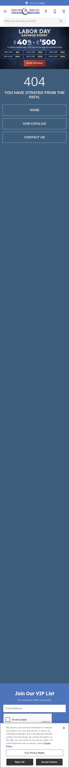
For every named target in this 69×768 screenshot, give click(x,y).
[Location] (46, 11)
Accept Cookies (49, 762)
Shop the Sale (34, 63)
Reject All (20, 762)
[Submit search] (61, 21)
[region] (34, 745)
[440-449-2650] (55, 11)
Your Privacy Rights (34, 753)
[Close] (63, 727)
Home (34, 110)
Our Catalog (34, 123)
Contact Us (34, 137)
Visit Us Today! (37, 3)
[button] (5, 11)
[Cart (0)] (64, 11)
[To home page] (25, 11)
